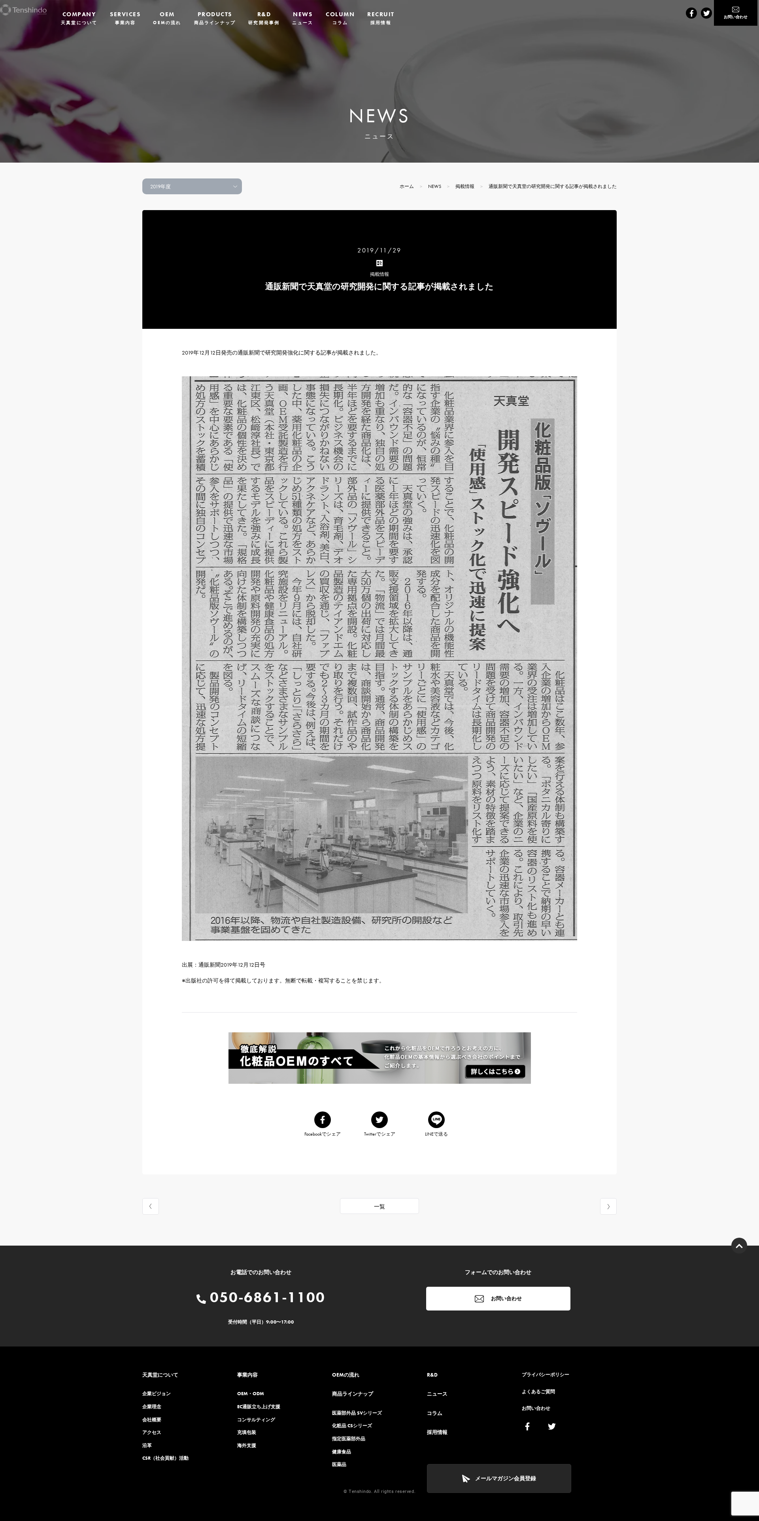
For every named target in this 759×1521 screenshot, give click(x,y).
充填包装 (246, 1432)
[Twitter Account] (706, 13)
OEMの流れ (345, 1374)
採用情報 (437, 1432)
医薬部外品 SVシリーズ (357, 1413)
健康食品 (341, 1452)
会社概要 (151, 1420)
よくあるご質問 (538, 1391)
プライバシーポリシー (545, 1374)
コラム (434, 1413)
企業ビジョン (156, 1393)
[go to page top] (739, 1246)
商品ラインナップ (352, 1393)
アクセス (151, 1432)
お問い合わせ (506, 1298)
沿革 (147, 1445)
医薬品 (339, 1464)
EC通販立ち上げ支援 (258, 1406)
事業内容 (247, 1374)
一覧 (379, 1206)
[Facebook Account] (691, 13)
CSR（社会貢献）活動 (165, 1458)
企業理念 (151, 1406)
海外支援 (246, 1445)
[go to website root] (23, 10)
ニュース (437, 1393)
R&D (432, 1374)
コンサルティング (256, 1420)
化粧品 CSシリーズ (352, 1425)
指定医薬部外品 (348, 1439)
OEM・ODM (250, 1393)
